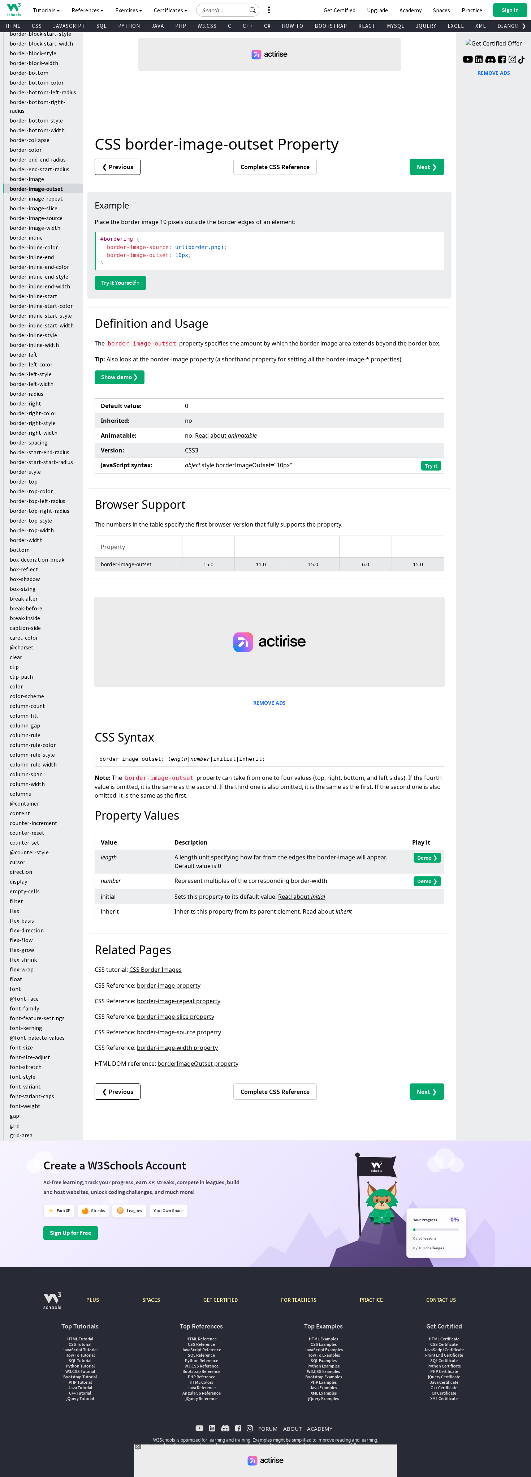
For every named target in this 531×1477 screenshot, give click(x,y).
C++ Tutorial (80, 1393)
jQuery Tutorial (80, 1398)
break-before (26, 608)
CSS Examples (324, 1344)
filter (16, 901)
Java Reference (201, 1387)
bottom (20, 549)
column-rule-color (33, 744)
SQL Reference (201, 1355)
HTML (13, 25)
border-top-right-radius (39, 510)
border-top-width (32, 530)
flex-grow (22, 949)
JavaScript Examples (324, 1349)
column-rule (25, 735)
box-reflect (24, 569)
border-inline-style (33, 335)
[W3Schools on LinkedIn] (478, 60)
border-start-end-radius (39, 452)
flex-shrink (23, 959)
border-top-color (31, 491)
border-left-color (31, 364)
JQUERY (426, 25)
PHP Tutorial (80, 1382)
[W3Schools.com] (52, 1304)
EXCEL (456, 25)
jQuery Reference (201, 1398)
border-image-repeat (36, 198)
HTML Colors (201, 1382)
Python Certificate (444, 1366)
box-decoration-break (37, 559)
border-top (24, 481)
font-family (24, 1008)
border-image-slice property (175, 1017)
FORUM (268, 1428)
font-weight (25, 1105)
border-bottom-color (37, 82)
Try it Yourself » (120, 283)
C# (267, 25)
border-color (26, 149)
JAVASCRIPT (69, 25)
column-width (27, 783)
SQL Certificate (444, 1360)
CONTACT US (441, 1299)
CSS (37, 25)
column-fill (24, 715)
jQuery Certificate (444, 1376)
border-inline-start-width (42, 325)
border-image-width (35, 227)
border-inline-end (32, 257)
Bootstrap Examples (323, 1376)
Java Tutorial (80, 1387)
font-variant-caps (32, 1096)
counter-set (24, 842)
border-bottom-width (37, 130)
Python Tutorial (80, 1366)
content (20, 813)
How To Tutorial (80, 1355)
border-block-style (33, 53)
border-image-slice (33, 208)
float (16, 979)
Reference (275, 167)
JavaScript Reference (201, 1349)
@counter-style (29, 852)
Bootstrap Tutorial (80, 1376)
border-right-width (33, 432)
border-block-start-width (41, 43)
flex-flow (21, 940)
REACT (367, 25)
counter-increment (33, 822)
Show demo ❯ (119, 377)
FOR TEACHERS (298, 1299)
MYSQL (396, 25)
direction (21, 871)
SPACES (151, 1299)
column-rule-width (33, 764)
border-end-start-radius (39, 169)
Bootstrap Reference (201, 1371)
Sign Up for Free (70, 1233)
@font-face (24, 998)
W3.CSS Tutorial (80, 1371)
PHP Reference (201, 1376)
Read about (226, 435)
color (16, 686)
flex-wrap (22, 969)
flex (14, 910)
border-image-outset (36, 188)
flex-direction (27, 930)
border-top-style (31, 520)
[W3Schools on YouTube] (468, 60)
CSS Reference (201, 1344)
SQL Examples (324, 1360)
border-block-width (34, 62)
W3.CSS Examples (323, 1371)
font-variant (25, 1086)
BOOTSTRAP (331, 25)
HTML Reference (201, 1338)
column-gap (25, 725)
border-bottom (29, 72)
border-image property (168, 985)
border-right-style (33, 422)
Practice (472, 10)
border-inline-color (34, 247)
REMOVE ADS (269, 702)
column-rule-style (32, 754)
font (15, 988)
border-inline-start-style (41, 315)
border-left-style (31, 374)
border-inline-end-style (39, 276)
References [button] (86, 10)
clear (16, 657)
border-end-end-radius (38, 159)
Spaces (441, 10)
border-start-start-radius (41, 461)
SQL (101, 25)
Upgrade (377, 10)
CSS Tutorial (80, 1344)
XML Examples (324, 1393)
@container (24, 803)
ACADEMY (319, 1428)
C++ (248, 25)
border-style (25, 471)
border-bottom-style (36, 120)
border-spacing (29, 442)
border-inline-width (34, 344)
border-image (27, 179)
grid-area (21, 1135)
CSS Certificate (444, 1344)
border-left (23, 354)
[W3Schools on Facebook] (501, 60)
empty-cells (25, 891)
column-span (26, 774)
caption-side (25, 627)
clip (14, 666)
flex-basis (22, 920)
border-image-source (36, 218)
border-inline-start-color (41, 305)
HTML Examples (323, 1338)
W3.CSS (207, 25)
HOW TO (292, 25)
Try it (431, 465)
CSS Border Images (155, 970)
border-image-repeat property (178, 1001)
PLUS (92, 1299)
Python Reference (201, 1360)
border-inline (26, 237)
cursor (17, 862)
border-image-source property (179, 1032)
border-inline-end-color (39, 266)
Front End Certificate (444, 1355)
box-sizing (23, 588)
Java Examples (323, 1387)
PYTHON (129, 25)
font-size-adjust (30, 1057)
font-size (21, 1047)
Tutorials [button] (45, 10)
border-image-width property (177, 1048)
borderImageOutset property (197, 1064)
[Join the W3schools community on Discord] (490, 60)
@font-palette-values (37, 1037)
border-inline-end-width (40, 286)
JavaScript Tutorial (80, 1349)
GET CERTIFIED (220, 1299)
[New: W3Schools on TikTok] (521, 60)
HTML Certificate (444, 1338)
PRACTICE (371, 1299)
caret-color (24, 637)
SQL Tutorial (80, 1360)
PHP (180, 25)
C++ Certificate (444, 1387)
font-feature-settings (37, 1018)
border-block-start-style (40, 33)
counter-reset (27, 832)
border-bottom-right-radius (37, 106)
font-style (22, 1076)
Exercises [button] (127, 10)
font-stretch (26, 1066)
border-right (25, 403)
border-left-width (31, 383)
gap (14, 1115)
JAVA (157, 25)
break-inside (25, 618)
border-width (26, 540)
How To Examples (323, 1355)
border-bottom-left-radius (43, 92)
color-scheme (27, 696)
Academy (411, 10)
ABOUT (292, 1428)
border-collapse (29, 139)
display (18, 881)
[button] (253, 10)
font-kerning (26, 1027)
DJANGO (508, 25)
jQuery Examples (323, 1398)
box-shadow (25, 579)
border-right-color (33, 413)
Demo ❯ (427, 857)
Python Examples (323, 1366)
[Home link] (13, 9)
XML (480, 25)
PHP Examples (323, 1382)
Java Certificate (444, 1382)
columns (20, 793)
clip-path (21, 676)
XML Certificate (444, 1398)
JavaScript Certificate (444, 1349)
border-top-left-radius (37, 501)
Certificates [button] (169, 10)
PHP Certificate (444, 1371)
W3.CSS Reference (202, 1366)
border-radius (26, 393)
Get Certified (339, 10)
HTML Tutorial (80, 1338)
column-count (27, 705)
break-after (24, 598)
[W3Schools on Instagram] (512, 60)
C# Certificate (444, 1393)
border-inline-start (33, 296)
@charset (22, 647)
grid (15, 1125)
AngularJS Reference (201, 1393)
